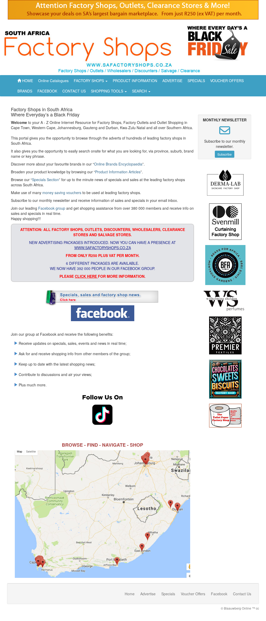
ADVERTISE (172, 80)
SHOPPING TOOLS (107, 91)
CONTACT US (74, 91)
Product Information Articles (118, 171)
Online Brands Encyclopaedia (118, 164)
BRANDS (24, 91)
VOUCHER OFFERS (227, 80)
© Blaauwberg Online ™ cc (240, 608)
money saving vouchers (61, 192)
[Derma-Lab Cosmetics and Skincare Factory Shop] (225, 183)
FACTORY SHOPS (89, 80)
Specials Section (45, 179)
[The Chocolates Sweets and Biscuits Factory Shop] (225, 379)
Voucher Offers (193, 593)
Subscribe (224, 154)
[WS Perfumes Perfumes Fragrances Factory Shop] (225, 300)
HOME (27, 80)
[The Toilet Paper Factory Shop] (225, 415)
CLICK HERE (86, 276)
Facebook (219, 593)
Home (130, 593)
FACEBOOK (47, 91)
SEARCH (140, 91)
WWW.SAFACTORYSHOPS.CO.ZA (102, 247)
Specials (168, 593)
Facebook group (51, 208)
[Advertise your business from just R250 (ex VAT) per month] (133, 11)
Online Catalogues (53, 80)
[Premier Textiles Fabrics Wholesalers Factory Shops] (225, 335)
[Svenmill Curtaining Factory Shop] (225, 221)
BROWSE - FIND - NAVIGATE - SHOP (102, 444)
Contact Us (242, 593)
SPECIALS (196, 80)
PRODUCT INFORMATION (135, 80)
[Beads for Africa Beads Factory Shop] (225, 265)
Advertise (148, 593)
